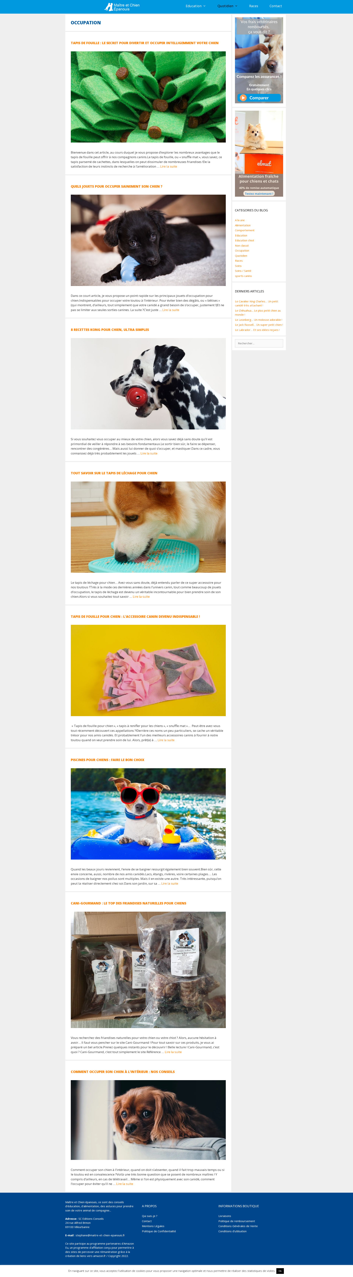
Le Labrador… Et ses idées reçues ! (257, 330)
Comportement (244, 230)
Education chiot (244, 240)
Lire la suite (168, 166)
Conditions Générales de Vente (238, 1226)
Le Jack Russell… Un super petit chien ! (259, 324)
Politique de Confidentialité (159, 1231)
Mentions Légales (153, 1226)
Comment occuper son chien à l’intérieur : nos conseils (123, 1071)
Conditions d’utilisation (232, 1231)
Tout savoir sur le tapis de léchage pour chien (114, 473)
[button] (207, 6)
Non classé (242, 245)
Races (253, 6)
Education (194, 6)
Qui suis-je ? (149, 1216)
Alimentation (243, 225)
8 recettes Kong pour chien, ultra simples (110, 329)
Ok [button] (280, 1271)
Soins (238, 266)
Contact (276, 6)
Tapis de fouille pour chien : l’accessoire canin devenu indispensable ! (135, 616)
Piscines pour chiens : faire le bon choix (107, 760)
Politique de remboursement (236, 1221)
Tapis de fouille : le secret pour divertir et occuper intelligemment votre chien (145, 43)
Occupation (242, 250)
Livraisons (224, 1216)
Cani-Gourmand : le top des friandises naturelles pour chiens (128, 903)
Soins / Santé (243, 271)
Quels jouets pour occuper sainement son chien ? (116, 186)
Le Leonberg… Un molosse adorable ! (258, 320)
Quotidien (225, 6)
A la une (240, 220)
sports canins (243, 276)
